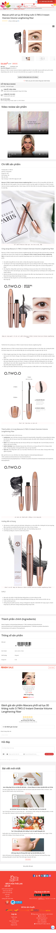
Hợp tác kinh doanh (14, 921)
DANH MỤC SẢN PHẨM (47, 1)
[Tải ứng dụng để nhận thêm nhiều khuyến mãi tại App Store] (37, 895)
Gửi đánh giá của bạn (11, 727)
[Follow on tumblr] (42, 876)
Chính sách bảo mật (7, 892)
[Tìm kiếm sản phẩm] (52, 5)
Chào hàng (14, 923)
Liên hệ (7, 896)
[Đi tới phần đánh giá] (18, 21)
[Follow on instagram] (50, 876)
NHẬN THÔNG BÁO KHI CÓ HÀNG (28, 77)
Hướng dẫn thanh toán (7, 898)
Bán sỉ (14, 919)
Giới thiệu (7, 894)
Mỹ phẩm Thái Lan (19, 784)
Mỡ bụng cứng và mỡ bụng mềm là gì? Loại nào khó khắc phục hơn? (28, 853)
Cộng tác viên (14, 924)
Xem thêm (51, 667)
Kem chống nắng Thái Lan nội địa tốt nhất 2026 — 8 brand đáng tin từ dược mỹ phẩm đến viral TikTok (28, 787)
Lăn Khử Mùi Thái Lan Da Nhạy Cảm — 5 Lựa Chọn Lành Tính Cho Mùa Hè (28, 809)
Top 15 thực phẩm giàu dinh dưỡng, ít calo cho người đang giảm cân (28, 831)
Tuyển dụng (14, 917)
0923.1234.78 (21, 9)
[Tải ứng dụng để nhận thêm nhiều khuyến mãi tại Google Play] (46, 895)
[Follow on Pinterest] (39, 876)
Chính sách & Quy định (7, 888)
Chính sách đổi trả (7, 890)
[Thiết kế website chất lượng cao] (41, 899)
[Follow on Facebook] (34, 876)
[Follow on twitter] (44, 876)
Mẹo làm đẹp (16, 806)
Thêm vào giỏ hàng (28, 694)
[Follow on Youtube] (37, 876)
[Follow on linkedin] (47, 876)
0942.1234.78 (46, 923)
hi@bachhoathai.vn (42, 918)
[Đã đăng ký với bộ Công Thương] (17, 902)
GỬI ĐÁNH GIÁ (49, 754)
